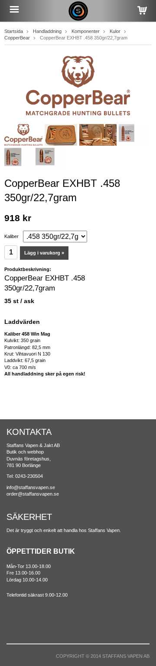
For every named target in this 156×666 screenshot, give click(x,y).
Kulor (115, 31)
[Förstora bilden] (78, 85)
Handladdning (47, 31)
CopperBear (17, 37)
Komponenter (86, 31)
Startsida (13, 31)
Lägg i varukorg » (44, 252)
